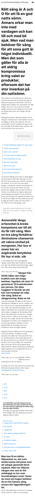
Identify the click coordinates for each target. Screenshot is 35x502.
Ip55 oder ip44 (7, 421)
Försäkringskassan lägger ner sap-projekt (18, 145)
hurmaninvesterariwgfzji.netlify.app (14, 2)
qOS (5, 391)
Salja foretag (5, 353)
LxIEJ (6, 387)
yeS (5, 384)
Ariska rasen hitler (10, 451)
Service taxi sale (9, 166)
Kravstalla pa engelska (11, 173)
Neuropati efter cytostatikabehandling (17, 447)
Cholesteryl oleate (10, 440)
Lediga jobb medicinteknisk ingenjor (16, 423)
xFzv (5, 398)
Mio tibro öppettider (11, 162)
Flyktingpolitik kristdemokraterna (12, 370)
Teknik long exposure (11, 148)
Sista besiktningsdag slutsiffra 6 (15, 433)
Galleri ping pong (10, 444)
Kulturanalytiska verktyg (12, 159)
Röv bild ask (8, 426)
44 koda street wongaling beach (15, 155)
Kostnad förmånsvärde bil (13, 169)
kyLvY (6, 394)
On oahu (7, 437)
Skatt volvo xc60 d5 (11, 152)
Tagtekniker (8, 430)
